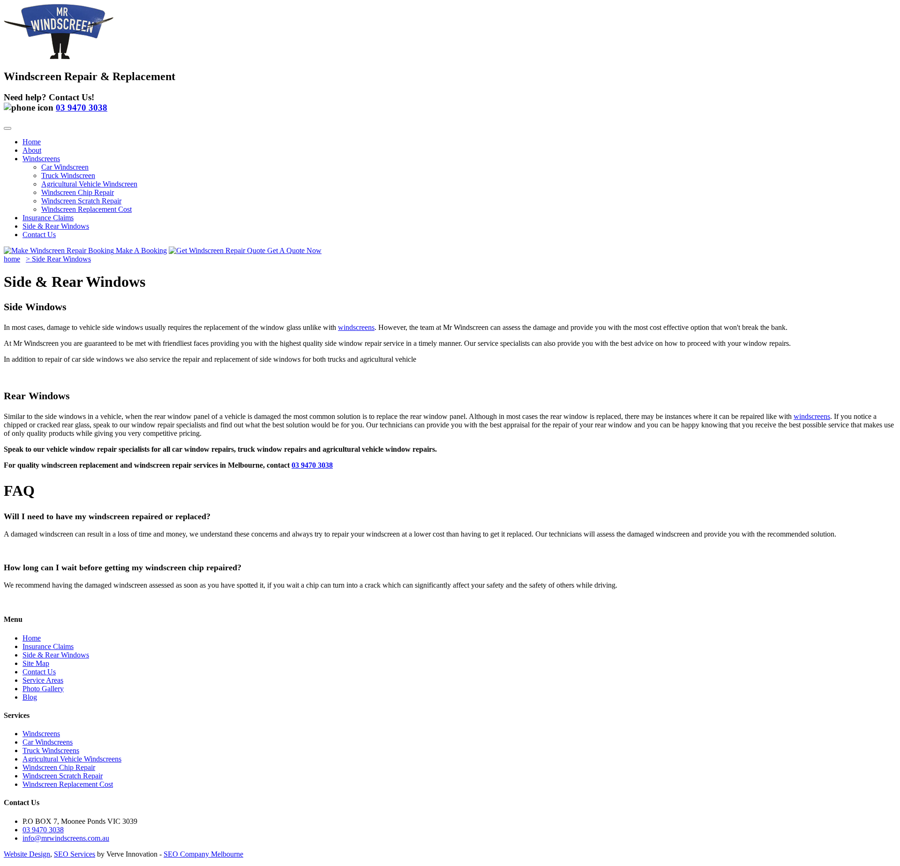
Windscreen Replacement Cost (86, 209)
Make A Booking (140, 250)
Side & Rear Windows (55, 226)
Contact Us (39, 235)
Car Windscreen (65, 167)
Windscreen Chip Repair (77, 192)
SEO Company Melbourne (203, 854)
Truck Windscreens (50, 750)
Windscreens (41, 159)
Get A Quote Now (293, 250)
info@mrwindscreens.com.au (65, 838)
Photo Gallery (43, 689)
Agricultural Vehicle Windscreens (71, 759)
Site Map (35, 663)
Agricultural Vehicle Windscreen (89, 184)
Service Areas (42, 680)
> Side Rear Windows (58, 259)
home (12, 259)
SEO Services (74, 854)
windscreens (356, 327)
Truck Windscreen (68, 175)
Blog (29, 697)
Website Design (27, 854)
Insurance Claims (48, 218)
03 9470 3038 (312, 465)
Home (31, 142)
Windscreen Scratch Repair (81, 201)
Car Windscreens (47, 742)
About (31, 150)
